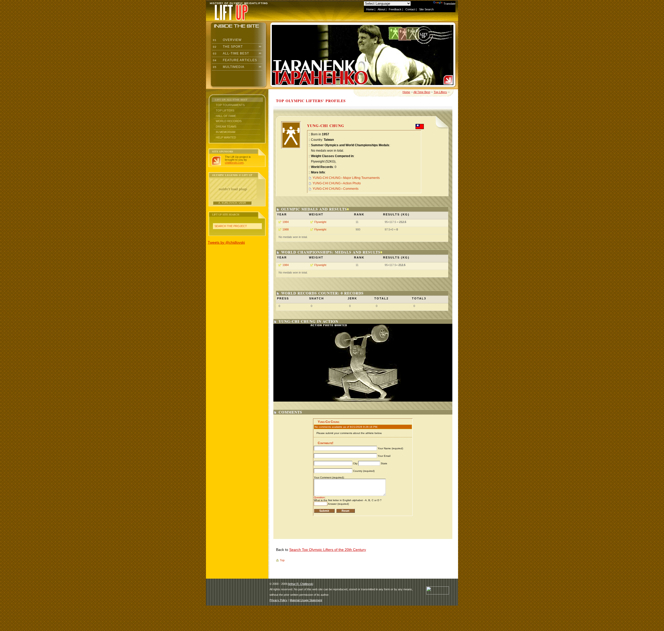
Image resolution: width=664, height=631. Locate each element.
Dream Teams (226, 126)
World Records (228, 121)
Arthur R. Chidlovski (300, 583)
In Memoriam (225, 132)
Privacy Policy (278, 600)
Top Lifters (225, 110)
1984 (285, 221)
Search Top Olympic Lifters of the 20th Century (327, 550)
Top (282, 560)
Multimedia (228, 67)
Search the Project (231, 226)
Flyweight (320, 221)
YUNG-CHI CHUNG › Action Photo (337, 183)
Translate (449, 3)
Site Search (426, 9)
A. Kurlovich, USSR (232, 202)
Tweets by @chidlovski (226, 242)
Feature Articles (234, 60)
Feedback (395, 9)
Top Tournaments (230, 105)
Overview (226, 40)
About (381, 9)
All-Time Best (230, 53)
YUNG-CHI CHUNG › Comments (335, 189)
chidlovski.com (234, 162)
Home (370, 9)
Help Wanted (226, 137)
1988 (285, 229)
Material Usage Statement (306, 600)
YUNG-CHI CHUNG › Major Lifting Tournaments (346, 178)
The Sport (227, 46)
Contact (410, 9)
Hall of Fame (226, 115)
